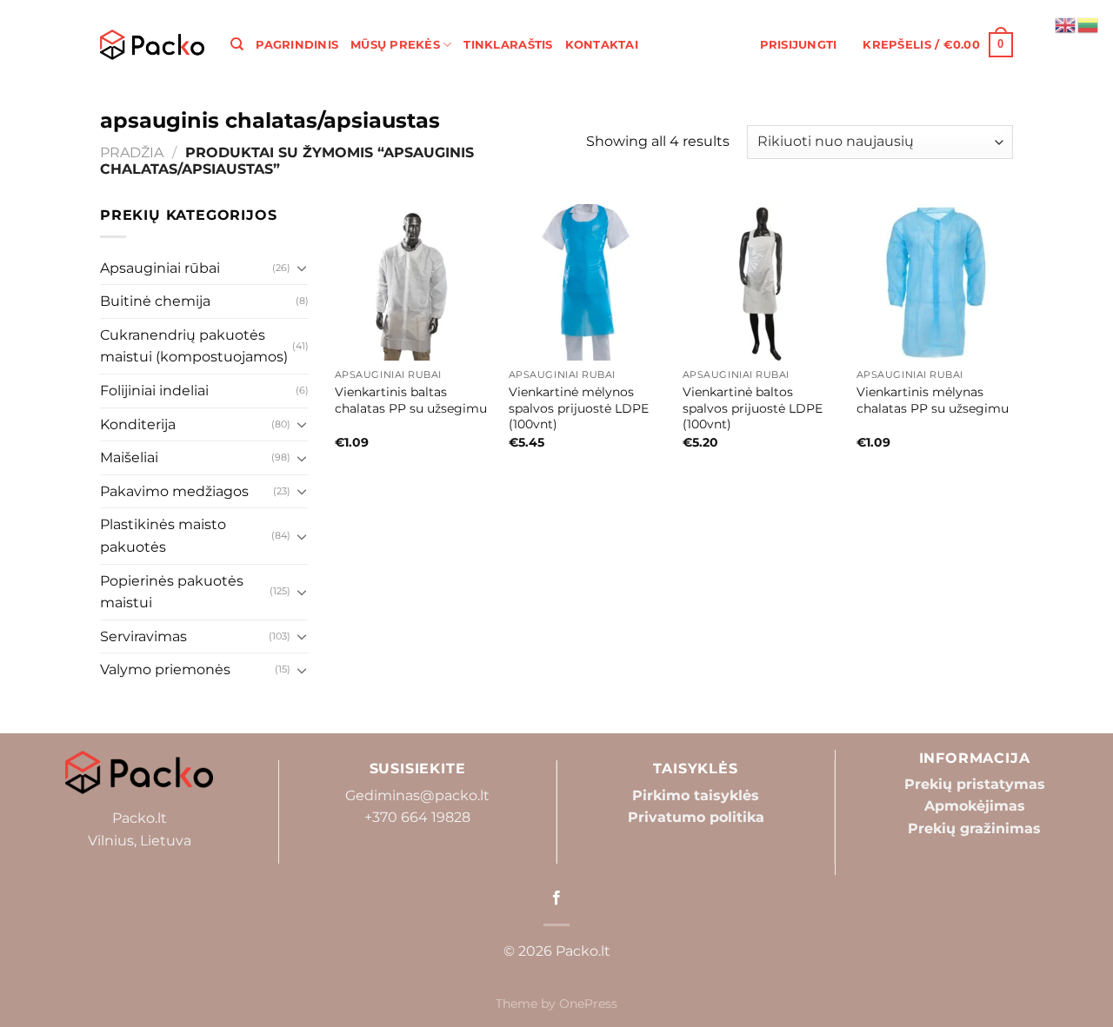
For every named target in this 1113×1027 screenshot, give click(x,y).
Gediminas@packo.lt (417, 795)
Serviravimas (143, 636)
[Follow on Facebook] (556, 898)
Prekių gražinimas (974, 828)
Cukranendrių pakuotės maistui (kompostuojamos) (194, 346)
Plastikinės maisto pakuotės (163, 535)
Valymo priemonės (165, 669)
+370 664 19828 (417, 817)
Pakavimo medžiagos (174, 491)
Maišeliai (129, 457)
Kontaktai (601, 44)
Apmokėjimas (974, 806)
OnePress (588, 1003)
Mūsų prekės (395, 44)
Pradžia (131, 152)
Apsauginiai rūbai (160, 268)
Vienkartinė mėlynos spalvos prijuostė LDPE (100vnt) (579, 408)
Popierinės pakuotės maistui (171, 592)
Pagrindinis (297, 44)
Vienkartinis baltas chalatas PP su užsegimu (411, 400)
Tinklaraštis (507, 44)
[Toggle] (302, 267)
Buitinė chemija (155, 301)
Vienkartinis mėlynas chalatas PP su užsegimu (932, 400)
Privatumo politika (696, 817)
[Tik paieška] (236, 44)
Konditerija (138, 424)
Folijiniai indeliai (154, 390)
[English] (1066, 24)
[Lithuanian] (1088, 24)
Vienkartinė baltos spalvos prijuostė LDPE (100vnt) (753, 408)
